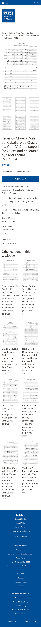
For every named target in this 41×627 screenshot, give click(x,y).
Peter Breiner (20, 550)
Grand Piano (20, 558)
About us (20, 578)
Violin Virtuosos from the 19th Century (20, 566)
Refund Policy (20, 523)
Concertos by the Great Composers (20, 554)
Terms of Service (20, 519)
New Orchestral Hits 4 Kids (20, 562)
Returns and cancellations (20, 531)
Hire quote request (20, 582)
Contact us (20, 586)
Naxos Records (20, 598)
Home (4, 33)
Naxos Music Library (20, 602)
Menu (6, 3)
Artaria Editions (20, 614)
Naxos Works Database (20, 610)
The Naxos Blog (20, 606)
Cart (37, 3)
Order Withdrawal (20, 536)
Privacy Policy (20, 527)
